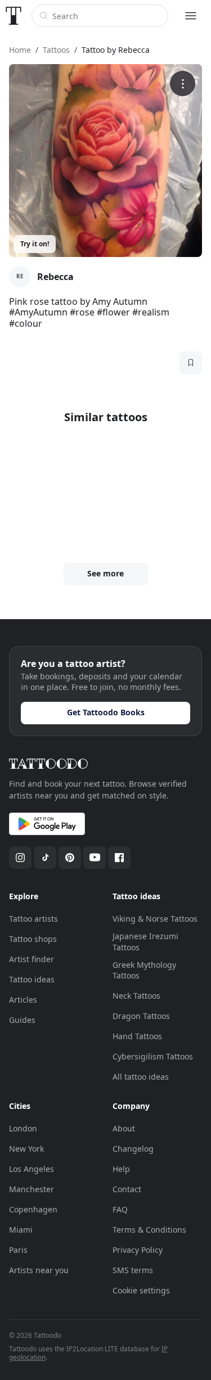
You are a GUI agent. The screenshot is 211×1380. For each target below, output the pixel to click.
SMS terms (133, 1270)
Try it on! (34, 244)
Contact (127, 1189)
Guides (22, 1019)
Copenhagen (33, 1209)
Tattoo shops (33, 938)
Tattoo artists (33, 918)
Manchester (31, 1189)
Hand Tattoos (137, 1036)
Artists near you (39, 1270)
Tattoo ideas (32, 979)
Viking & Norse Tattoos (155, 918)
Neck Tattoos (136, 995)
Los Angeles (31, 1168)
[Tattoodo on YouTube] (94, 857)
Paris (18, 1249)
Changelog (133, 1148)
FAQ (120, 1209)
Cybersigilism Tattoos (153, 1056)
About (124, 1128)
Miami (21, 1229)
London (23, 1128)
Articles (23, 999)
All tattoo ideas (141, 1076)
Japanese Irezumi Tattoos (145, 942)
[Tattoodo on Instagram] (20, 857)
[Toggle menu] (190, 15)
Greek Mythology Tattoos (144, 970)
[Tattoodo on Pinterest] (70, 857)
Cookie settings (141, 1290)
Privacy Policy (138, 1249)
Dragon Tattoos (141, 1016)
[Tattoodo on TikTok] (45, 857)
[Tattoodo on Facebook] (119, 857)
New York (26, 1148)
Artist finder (31, 959)
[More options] (182, 83)
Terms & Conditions (149, 1229)
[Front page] (13, 15)
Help (121, 1168)
